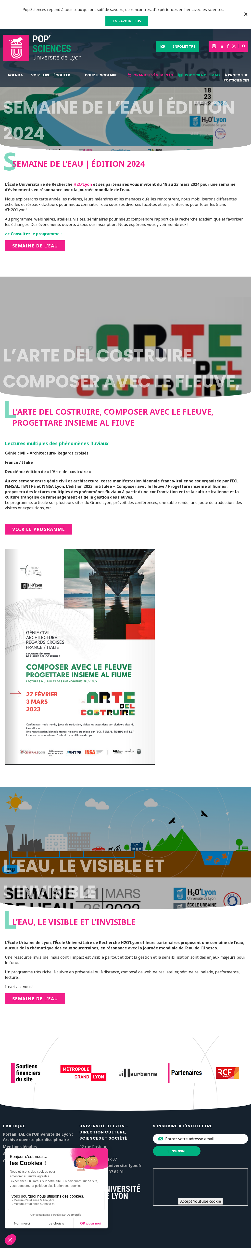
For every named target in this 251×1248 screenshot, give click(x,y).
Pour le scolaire (101, 75)
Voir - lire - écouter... (52, 75)
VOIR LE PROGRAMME (38, 529)
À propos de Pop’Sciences (236, 78)
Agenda (15, 75)
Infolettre (184, 46)
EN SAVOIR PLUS (127, 21)
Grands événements (153, 75)
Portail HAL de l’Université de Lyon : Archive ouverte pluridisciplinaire (38, 1136)
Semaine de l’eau (35, 246)
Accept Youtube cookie (200, 1201)
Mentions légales (20, 1146)
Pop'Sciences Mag (202, 75)
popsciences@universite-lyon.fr (110, 1165)
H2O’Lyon (83, 184)
